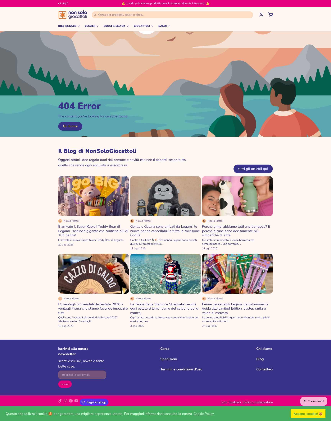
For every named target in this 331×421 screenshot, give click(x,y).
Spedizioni (168, 359)
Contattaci (264, 369)
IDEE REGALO (67, 26)
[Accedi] (260, 14)
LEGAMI (90, 26)
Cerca (164, 348)
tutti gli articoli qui (253, 168)
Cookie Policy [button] (203, 413)
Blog (260, 359)
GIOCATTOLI (142, 26)
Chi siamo (264, 348)
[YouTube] (76, 402)
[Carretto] (269, 14)
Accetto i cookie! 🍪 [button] (308, 413)
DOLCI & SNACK (114, 26)
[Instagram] (65, 402)
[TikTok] (60, 402)
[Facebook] (71, 402)
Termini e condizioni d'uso (181, 369)
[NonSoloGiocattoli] (72, 15)
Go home (70, 126)
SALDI (162, 26)
